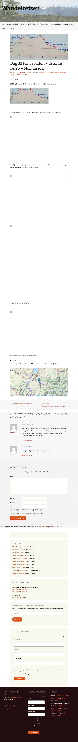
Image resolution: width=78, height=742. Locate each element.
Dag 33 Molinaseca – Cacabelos (54, 406)
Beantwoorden (28, 440)
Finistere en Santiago (18, 555)
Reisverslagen (44, 24)
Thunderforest (44, 395)
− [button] (13, 373)
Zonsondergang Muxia (18, 567)
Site (11, 506)
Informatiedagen (56, 24)
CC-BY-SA (64, 395)
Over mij (35, 24)
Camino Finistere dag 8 (18, 564)
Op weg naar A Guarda (18, 550)
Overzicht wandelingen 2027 (20, 591)
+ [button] (13, 370)
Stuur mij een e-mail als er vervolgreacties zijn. (27, 510)
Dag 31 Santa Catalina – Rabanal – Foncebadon (29, 403)
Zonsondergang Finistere (19, 558)
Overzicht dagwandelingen (19, 597)
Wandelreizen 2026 (12, 24)
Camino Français (26, 72)
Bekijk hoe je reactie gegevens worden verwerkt (50, 527)
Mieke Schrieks (22, 74)
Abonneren (17, 619)
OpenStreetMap (52, 395)
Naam (12, 498)
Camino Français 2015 (40, 72)
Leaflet (37, 395)
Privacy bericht (8, 709)
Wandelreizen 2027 (25, 24)
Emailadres (17, 639)
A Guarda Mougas (17, 547)
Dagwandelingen (68, 24)
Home (2, 24)
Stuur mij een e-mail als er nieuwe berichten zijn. (27, 513)
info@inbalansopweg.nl (14, 697)
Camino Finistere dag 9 (18, 561)
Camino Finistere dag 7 (18, 573)
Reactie (13, 476)
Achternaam (17, 658)
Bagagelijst (4, 28)
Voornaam (17, 649)
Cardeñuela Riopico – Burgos (20, 570)
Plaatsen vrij (15, 552)
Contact (12, 28)
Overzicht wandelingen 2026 (20, 589)
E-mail (13, 502)
